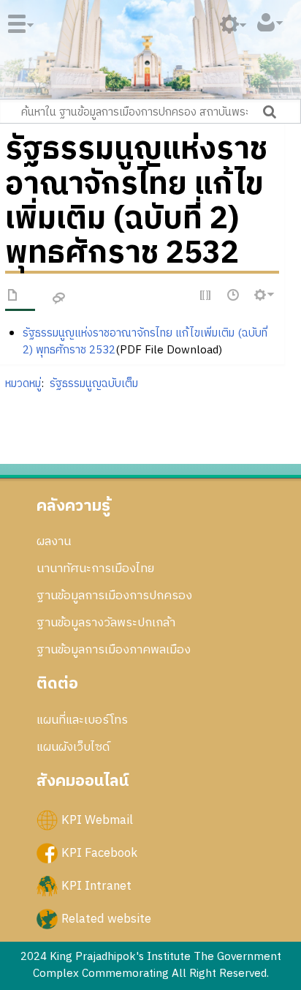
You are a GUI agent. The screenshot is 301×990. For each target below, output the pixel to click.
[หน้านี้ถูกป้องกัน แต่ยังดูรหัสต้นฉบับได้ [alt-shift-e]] (206, 296)
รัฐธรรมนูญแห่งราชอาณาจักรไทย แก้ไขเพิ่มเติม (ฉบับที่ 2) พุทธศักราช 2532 (145, 341)
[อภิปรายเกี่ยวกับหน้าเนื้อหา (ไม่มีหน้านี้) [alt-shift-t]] (59, 298)
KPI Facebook (99, 852)
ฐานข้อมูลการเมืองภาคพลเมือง (114, 650)
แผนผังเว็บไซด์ (73, 747)
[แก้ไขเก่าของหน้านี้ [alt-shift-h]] (234, 296)
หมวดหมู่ (23, 384)
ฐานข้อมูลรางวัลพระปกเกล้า (106, 622)
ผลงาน (54, 541)
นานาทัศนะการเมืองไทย (95, 568)
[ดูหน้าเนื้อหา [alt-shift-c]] (13, 298)
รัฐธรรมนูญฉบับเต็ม (94, 384)
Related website (106, 919)
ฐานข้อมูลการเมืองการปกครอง (114, 595)
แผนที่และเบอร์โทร (82, 720)
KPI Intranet (96, 885)
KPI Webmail (97, 819)
